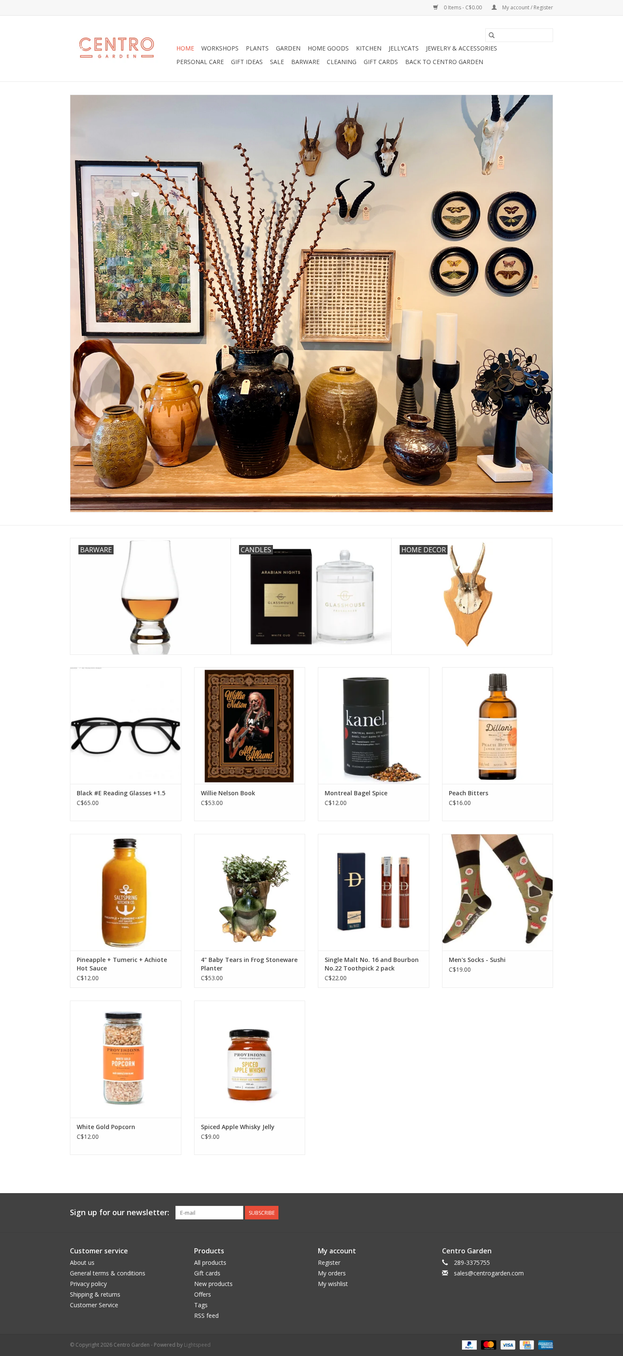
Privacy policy (88, 1284)
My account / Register (527, 7)
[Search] (491, 35)
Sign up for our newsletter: (119, 1212)
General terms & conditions (107, 1273)
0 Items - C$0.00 (462, 7)
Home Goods (328, 48)
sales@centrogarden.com (489, 1273)
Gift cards (381, 62)
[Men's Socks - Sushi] (497, 892)
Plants (257, 48)
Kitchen (368, 48)
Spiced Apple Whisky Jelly (238, 1127)
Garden (288, 48)
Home (185, 48)
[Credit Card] (526, 1344)
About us (82, 1262)
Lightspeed (197, 1344)
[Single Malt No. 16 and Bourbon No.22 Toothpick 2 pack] (373, 892)
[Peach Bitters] (497, 725)
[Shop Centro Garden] (122, 49)
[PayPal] (468, 1344)
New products (213, 1284)
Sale (277, 62)
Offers (202, 1294)
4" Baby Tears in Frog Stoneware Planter (249, 964)
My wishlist (333, 1284)
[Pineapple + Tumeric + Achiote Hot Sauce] (125, 892)
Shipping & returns (95, 1294)
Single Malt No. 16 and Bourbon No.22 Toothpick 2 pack (372, 964)
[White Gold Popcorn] (125, 1059)
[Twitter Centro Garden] (516, 1212)
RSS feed (206, 1315)
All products (210, 1262)
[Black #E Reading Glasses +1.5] (125, 725)
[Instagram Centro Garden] (546, 1212)
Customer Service (94, 1305)
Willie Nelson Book (228, 793)
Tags (201, 1305)
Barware (305, 62)
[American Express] (544, 1344)
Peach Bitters (468, 793)
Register (329, 1262)
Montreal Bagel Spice (356, 793)
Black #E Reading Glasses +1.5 (121, 793)
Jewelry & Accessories (461, 48)
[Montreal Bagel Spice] (373, 725)
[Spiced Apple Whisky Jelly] (250, 1059)
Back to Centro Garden (444, 62)
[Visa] (507, 1344)
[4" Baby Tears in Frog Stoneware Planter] (250, 892)
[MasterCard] (487, 1344)
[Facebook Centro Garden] (500, 1212)
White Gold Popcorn (106, 1127)
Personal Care (200, 62)
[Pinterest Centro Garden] (531, 1212)
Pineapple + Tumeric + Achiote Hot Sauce (122, 964)
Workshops (220, 48)
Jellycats (404, 48)
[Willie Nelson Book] (250, 725)
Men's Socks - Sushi (477, 960)
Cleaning (341, 62)
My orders (332, 1273)
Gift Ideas (247, 62)
